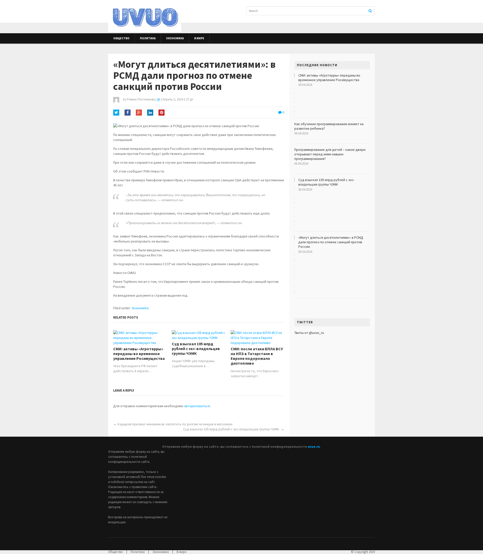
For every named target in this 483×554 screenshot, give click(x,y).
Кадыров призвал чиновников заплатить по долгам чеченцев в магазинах (174, 424)
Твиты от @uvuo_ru (309, 332)
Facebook (128, 113)
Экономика (175, 38)
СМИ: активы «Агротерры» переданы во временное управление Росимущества (139, 354)
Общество (121, 38)
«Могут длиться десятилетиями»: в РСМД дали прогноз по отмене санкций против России (330, 242)
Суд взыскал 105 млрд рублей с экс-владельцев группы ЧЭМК (196, 348)
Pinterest (161, 113)
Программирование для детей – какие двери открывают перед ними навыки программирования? (330, 154)
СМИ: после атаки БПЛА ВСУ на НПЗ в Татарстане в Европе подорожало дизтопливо (257, 356)
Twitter (116, 113)
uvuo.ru (314, 446)
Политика (148, 38)
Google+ (139, 113)
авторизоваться (197, 406)
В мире (199, 38)
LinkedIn (150, 113)
